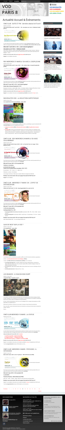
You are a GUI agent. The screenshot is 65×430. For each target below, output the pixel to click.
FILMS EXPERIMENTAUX (49, 415)
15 (27, 388)
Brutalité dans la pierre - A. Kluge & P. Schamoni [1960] (16, 338)
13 (22, 388)
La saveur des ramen (27, 419)
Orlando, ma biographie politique (52, 38)
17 (32, 388)
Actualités (16, 1)
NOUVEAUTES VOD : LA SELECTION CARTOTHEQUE (21, 98)
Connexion (54, 1)
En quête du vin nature (34, 127)
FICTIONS (46, 404)
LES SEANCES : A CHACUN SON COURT (16, 274)
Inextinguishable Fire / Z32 (9, 210)
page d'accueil (21, 54)
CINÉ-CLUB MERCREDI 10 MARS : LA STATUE (18, 314)
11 (17, 388)
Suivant (39, 391)
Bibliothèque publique (49, 55)
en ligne (34, 92)
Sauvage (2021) (12, 399)
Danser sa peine (26, 422)
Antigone (46, 73)
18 (34, 388)
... (6, 309)
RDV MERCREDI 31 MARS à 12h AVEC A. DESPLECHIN (21, 61)
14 (25, 388)
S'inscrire (59, 1)
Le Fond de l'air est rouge (9, 167)
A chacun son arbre (9, 127)
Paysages (7, 129)
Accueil (5, 1)
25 (39, 388)
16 (29, 388)
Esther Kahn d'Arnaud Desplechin (10, 86)
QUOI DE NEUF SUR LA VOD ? (13, 225)
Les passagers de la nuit (28, 421)
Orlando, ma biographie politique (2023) (13, 407)
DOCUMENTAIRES (47, 401)
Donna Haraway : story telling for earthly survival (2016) (15, 414)
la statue (21, 334)
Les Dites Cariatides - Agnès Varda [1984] (13, 335)
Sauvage (46, 26)
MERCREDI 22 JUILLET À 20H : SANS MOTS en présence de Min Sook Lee (32, 402)
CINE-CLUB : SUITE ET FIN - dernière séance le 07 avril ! (22, 24)
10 (15, 388)
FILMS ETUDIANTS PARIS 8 (49, 411)
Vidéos (10, 1)
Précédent (5, 388)
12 (20, 388)
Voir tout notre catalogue (57, 421)
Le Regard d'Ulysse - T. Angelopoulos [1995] (14, 337)
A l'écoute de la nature (21, 127)
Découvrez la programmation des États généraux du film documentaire (31, 406)
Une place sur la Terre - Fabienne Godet (14, 49)
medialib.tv (8, 428)
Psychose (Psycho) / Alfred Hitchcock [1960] (13, 376)
